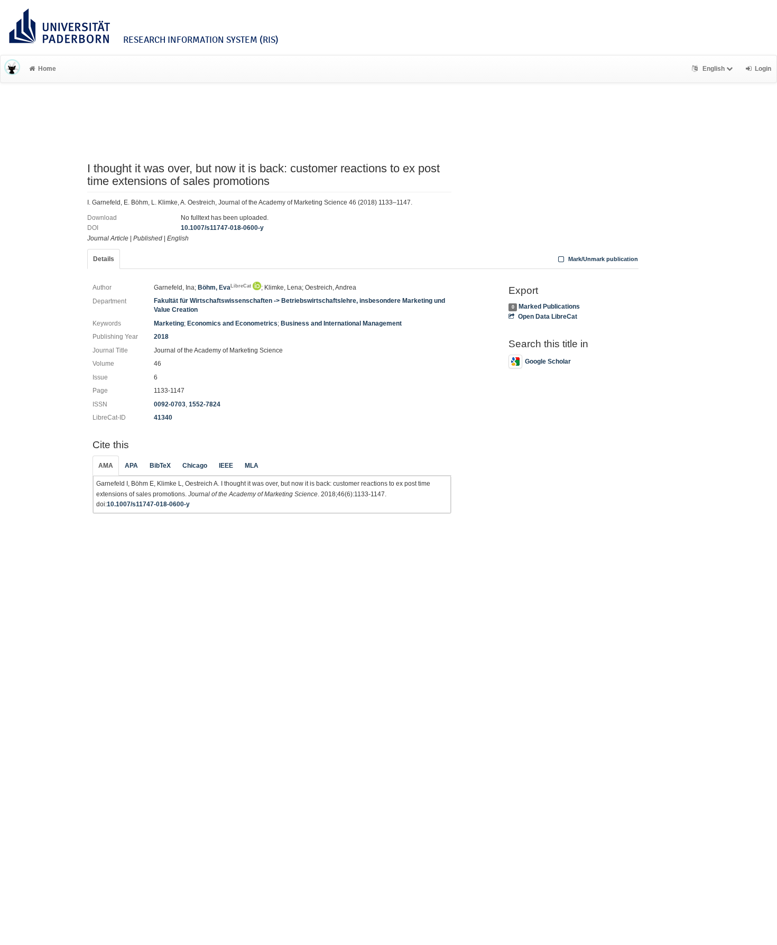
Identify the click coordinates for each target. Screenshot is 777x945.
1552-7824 (204, 404)
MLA (251, 465)
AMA (105, 465)
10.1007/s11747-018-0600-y (222, 227)
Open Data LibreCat (547, 316)
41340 (163, 417)
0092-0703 (170, 404)
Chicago (194, 465)
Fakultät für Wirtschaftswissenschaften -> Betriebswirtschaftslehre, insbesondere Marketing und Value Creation (299, 305)
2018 (161, 336)
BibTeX (160, 465)
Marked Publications (549, 306)
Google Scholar (548, 361)
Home (47, 68)
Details (103, 259)
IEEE (226, 465)
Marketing (169, 323)
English (713, 68)
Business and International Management (341, 323)
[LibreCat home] (12, 68)
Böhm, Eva (224, 287)
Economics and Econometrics (232, 323)
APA (131, 465)
